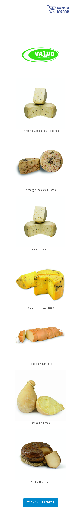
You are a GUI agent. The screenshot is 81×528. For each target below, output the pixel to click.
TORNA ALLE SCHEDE (40, 502)
